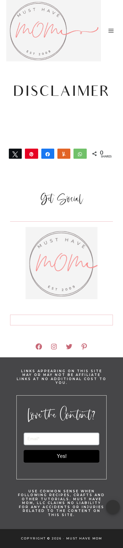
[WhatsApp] (80, 153)
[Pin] (31, 153)
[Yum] (64, 153)
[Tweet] (15, 153)
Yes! (62, 456)
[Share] (48, 153)
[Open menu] (111, 30)
